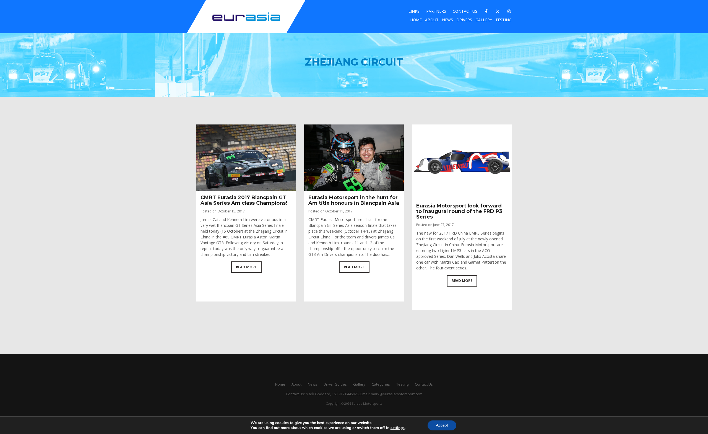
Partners (436, 11)
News (447, 19)
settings (398, 427)
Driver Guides (335, 384)
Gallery (483, 19)
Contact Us (465, 11)
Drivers (464, 19)
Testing (503, 19)
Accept (442, 425)
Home (416, 19)
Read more (246, 266)
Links (414, 11)
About (432, 19)
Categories (381, 384)
